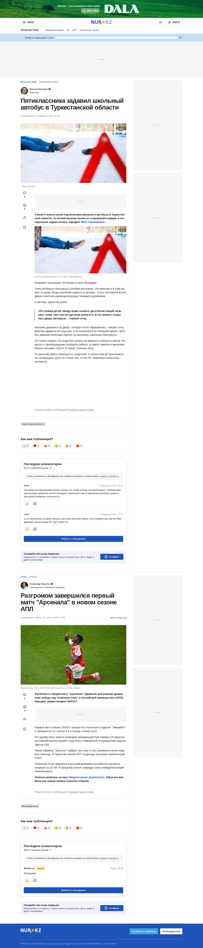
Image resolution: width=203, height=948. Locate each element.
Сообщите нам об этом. (81, 410)
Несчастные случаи (89, 30)
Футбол (33, 577)
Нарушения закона (54, 30)
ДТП (75, 30)
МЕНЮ (30, 22)
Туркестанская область (33, 424)
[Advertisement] (101, 59)
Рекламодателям (171, 931)
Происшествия (29, 30)
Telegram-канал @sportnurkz (86, 777)
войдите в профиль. (109, 476)
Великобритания (30, 806)
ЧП (68, 30)
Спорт (24, 577)
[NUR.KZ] (101, 22)
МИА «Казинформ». (93, 222)
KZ (160, 22)
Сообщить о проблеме (144, 931)
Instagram (114, 557)
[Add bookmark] (24, 227)
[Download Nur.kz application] (101, 9)
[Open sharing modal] (25, 217)
